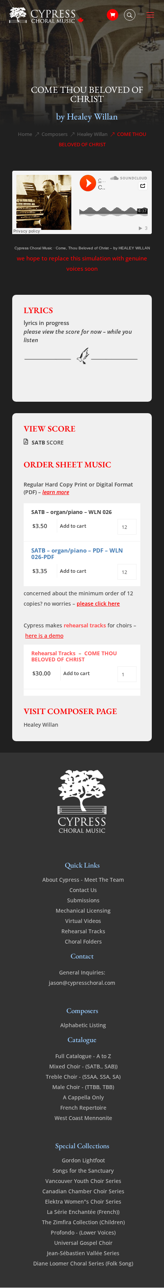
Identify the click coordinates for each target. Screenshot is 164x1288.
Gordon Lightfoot (83, 1160)
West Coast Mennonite (83, 1118)
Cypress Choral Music (33, 248)
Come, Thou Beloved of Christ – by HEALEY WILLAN (103, 248)
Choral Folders (83, 941)
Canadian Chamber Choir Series (83, 1191)
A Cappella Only (83, 1097)
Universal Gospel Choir (83, 1242)
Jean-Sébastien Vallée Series (83, 1253)
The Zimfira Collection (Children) (83, 1222)
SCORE (48, 442)
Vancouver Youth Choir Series (83, 1181)
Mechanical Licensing (83, 910)
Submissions (83, 900)
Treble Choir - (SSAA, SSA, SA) (83, 1076)
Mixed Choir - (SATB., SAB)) (83, 1066)
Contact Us (83, 890)
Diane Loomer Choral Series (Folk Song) (83, 1263)
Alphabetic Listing (83, 1025)
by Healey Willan (87, 116)
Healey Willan (41, 724)
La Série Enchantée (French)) (83, 1211)
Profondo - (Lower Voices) (83, 1232)
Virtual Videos (83, 920)
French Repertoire (83, 1107)
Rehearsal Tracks (83, 931)
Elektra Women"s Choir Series (83, 1201)
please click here (98, 603)
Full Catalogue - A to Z (83, 1056)
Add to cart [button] (73, 525)
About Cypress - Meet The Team (83, 879)
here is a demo (44, 635)
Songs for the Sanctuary (83, 1170)
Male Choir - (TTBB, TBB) (83, 1087)
